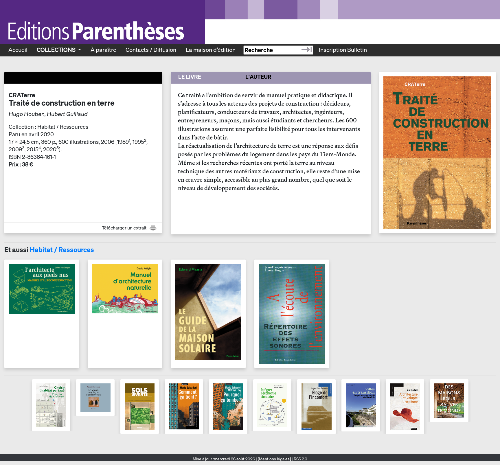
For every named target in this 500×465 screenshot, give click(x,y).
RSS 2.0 (300, 459)
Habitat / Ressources (62, 249)
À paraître (103, 50)
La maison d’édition (211, 50)
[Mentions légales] (274, 459)
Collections (57, 50)
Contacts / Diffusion (151, 50)
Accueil (17, 50)
